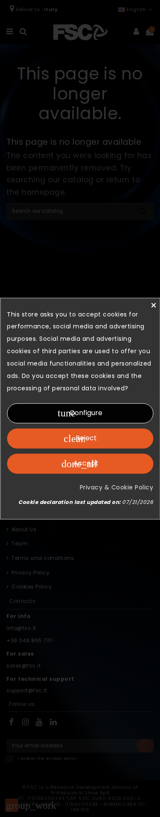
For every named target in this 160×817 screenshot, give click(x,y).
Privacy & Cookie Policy (117, 487)
